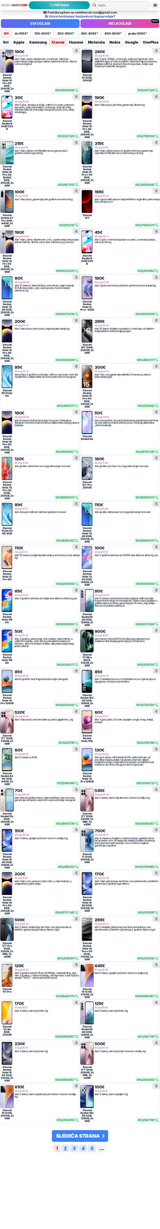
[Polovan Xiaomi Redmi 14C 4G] (87, 1096)
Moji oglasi (120, 23)
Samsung (38, 42)
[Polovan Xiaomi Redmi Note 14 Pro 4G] (87, 107)
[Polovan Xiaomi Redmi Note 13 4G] (7, 287)
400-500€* (113, 33)
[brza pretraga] (94, 5)
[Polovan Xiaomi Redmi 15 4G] (87, 600)
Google (131, 42)
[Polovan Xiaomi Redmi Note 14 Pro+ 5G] (87, 929)
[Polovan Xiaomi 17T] (7, 721)
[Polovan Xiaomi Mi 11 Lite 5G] (7, 376)
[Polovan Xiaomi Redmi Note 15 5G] (7, 1053)
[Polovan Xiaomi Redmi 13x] (7, 799)
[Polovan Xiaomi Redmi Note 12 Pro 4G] (7, 557)
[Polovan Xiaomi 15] (87, 975)
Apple (18, 42)
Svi (6, 42)
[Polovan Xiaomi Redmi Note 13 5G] (87, 557)
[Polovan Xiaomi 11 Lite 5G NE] (7, 514)
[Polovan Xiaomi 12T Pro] (87, 468)
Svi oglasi (40, 23)
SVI (6, 33)
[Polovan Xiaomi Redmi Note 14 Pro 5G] (7, 61)
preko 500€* (137, 33)
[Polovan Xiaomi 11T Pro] (7, 975)
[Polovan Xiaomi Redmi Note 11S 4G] (7, 641)
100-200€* (42, 33)
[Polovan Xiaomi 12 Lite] (7, 1012)
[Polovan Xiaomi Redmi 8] (6, 107)
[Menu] (155, 5)
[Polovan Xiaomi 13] (87, 61)
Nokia (114, 42)
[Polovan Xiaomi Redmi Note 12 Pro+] (87, 287)
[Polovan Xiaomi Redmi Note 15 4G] (7, 840)
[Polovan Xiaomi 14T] (87, 331)
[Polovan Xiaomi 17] (87, 840)
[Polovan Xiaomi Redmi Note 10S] (87, 721)
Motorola (96, 42)
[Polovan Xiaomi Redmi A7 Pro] (7, 201)
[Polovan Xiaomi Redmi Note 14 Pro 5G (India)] (7, 152)
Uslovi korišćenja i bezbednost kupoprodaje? (82, 16)
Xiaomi (57, 42)
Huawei (76, 42)
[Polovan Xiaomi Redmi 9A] (87, 422)
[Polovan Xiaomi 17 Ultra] (87, 641)
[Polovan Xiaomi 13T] (87, 201)
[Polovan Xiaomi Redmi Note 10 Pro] (7, 681)
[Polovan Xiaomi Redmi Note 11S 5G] (7, 600)
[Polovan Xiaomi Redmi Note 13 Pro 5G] (7, 468)
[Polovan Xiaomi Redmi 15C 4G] (87, 681)
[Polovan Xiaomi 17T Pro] (7, 929)
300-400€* (89, 33)
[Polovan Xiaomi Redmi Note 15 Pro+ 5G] (86, 152)
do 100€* (21, 33)
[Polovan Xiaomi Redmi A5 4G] (7, 759)
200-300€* (66, 33)
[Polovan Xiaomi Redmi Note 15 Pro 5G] (87, 376)
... (101, 1148)
